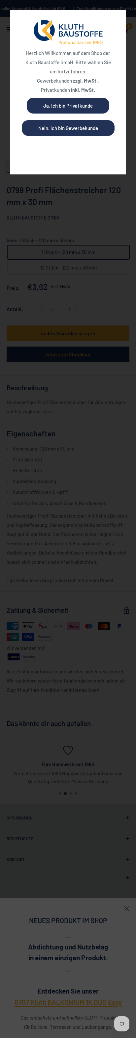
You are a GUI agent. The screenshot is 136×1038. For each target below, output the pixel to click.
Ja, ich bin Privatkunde (68, 106)
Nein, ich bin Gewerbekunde (68, 128)
